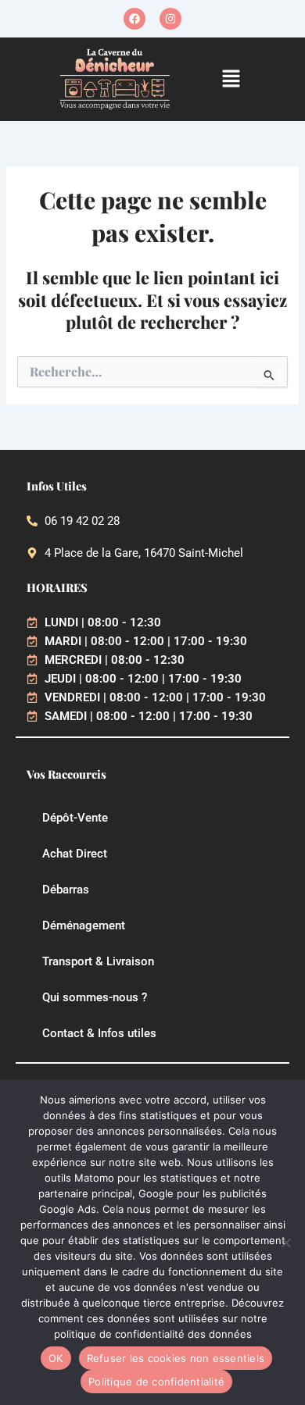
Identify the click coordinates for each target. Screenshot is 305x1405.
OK (55, 1358)
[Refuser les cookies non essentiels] (285, 1242)
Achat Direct (74, 854)
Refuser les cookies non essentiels (176, 1358)
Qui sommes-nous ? (94, 997)
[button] (231, 78)
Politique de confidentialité (156, 1381)
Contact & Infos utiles (99, 1033)
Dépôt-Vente (75, 818)
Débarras (65, 890)
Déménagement (83, 925)
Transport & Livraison (98, 961)
